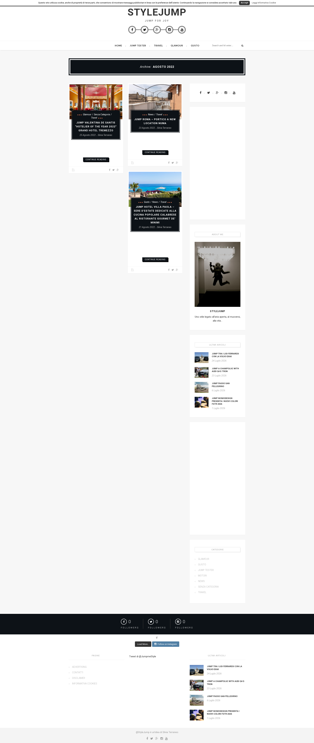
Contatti (77, 672)
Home (118, 45)
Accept (244, 2)
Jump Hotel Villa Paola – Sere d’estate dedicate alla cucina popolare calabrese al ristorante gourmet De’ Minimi (155, 214)
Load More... (143, 644)
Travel (158, 45)
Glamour (177, 45)
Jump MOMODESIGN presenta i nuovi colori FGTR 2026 (225, 401)
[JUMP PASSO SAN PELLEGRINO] (202, 387)
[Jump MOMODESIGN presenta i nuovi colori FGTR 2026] (202, 402)
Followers (184, 627)
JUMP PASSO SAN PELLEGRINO (222, 696)
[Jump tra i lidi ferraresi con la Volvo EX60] (202, 357)
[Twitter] (144, 29)
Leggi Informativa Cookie (264, 2)
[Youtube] (182, 29)
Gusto (195, 45)
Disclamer (78, 678)
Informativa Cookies (84, 683)
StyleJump (157, 12)
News (151, 114)
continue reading (96, 159)
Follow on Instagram (167, 644)
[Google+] (157, 29)
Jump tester (138, 45)
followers (130, 627)
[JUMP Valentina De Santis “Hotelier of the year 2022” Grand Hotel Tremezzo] (96, 101)
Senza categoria (102, 114)
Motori (202, 575)
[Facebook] (132, 29)
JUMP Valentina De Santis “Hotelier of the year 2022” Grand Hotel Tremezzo (96, 126)
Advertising (79, 666)
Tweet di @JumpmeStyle (142, 656)
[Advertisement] (217, 163)
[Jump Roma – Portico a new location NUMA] (155, 101)
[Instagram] (169, 29)
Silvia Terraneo (105, 135)
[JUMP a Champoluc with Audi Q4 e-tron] (202, 372)
